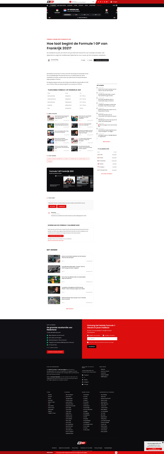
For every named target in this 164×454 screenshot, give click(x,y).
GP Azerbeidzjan (87, 420)
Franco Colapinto (69, 431)
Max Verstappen (61, 5)
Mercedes (50, 400)
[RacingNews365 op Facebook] (101, 2)
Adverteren (103, 373)
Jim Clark (103, 413)
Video (86, 5)
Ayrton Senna (104, 402)
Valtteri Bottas (69, 416)
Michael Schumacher (106, 398)
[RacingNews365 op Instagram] (99, 2)
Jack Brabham (104, 428)
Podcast (81, 5)
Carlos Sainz (68, 411)
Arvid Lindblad (69, 418)
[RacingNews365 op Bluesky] (105, 2)
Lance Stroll (68, 422)
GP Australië (86, 394)
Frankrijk (53, 75)
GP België (85, 411)
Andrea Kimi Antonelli (70, 405)
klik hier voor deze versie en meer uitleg (55, 240)
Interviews (92, 5)
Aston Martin (51, 405)
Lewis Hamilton (69, 402)
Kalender (69, 5)
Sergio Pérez (68, 413)
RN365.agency (104, 376)
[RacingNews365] (50, 2)
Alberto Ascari (104, 400)
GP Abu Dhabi (86, 429)
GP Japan (85, 398)
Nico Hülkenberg (69, 424)
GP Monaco (86, 404)
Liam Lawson (68, 428)
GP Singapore (86, 422)
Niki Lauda (103, 415)
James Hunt (103, 405)
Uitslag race (67, 14)
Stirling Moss (103, 418)
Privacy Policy (75, 448)
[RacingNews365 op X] (103, 2)
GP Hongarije (86, 413)
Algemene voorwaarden (64, 448)
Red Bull (50, 394)
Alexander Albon (69, 426)
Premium (99, 5)
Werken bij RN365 (105, 374)
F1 (88, 158)
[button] (57, 12)
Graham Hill (103, 424)
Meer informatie (83, 17)
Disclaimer (54, 448)
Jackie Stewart (104, 407)
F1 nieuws (50, 161)
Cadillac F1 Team (52, 413)
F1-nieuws (53, 5)
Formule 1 (82, 73)
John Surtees (104, 429)
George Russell (69, 398)
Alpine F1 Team (51, 402)
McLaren (50, 396)
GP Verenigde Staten (88, 424)
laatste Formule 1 (53, 369)
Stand (75, 5)
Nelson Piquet (104, 426)
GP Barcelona (86, 405)
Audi (49, 404)
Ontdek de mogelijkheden (55, 352)
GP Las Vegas (86, 426)
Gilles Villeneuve (104, 404)
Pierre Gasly (68, 420)
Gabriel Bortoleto (69, 433)
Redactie (103, 369)
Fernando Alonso (69, 404)
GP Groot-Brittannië (87, 409)
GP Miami (85, 400)
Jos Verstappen (104, 411)
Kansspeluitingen (108, 448)
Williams (50, 411)
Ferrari (49, 398)
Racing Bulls (50, 409)
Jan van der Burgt (54, 59)
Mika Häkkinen (104, 409)
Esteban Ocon (69, 415)
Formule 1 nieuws (82, 158)
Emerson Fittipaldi (105, 422)
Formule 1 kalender (55, 377)
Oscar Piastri (68, 409)
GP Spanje (85, 418)
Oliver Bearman (69, 429)
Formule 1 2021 (73, 158)
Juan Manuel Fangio (105, 420)
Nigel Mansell (104, 416)
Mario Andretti (104, 431)
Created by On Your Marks (86, 448)
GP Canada (85, 402)
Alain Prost (103, 396)
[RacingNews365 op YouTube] (107, 2)
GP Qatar (85, 428)
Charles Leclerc (69, 400)
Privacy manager (98, 448)
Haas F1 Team (51, 407)
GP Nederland (86, 415)
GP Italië (85, 416)
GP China (85, 396)
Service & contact (105, 371)
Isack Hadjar (68, 407)
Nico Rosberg (104, 394)
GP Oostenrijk (86, 407)
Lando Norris (68, 396)
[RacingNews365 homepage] (47, 5)
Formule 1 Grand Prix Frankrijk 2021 (59, 39)
